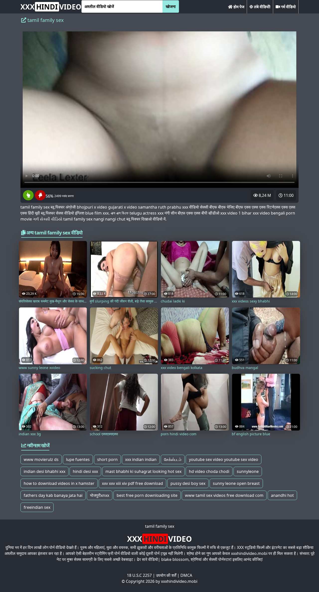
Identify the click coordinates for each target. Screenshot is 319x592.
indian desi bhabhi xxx (44, 471)
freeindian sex (37, 507)
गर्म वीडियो (288, 6)
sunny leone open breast (236, 483)
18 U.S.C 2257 (139, 575)
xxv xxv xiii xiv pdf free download (132, 483)
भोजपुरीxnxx (99, 495)
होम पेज (238, 6)
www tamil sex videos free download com (224, 495)
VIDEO (50, 6)
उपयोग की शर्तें (166, 575)
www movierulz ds (41, 459)
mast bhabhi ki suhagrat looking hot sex (143, 471)
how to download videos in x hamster (59, 483)
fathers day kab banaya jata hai (53, 495)
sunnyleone (248, 471)
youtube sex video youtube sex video (223, 459)
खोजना (171, 6)
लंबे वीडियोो (261, 6)
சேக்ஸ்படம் (172, 459)
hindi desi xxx (85, 471)
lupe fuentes (78, 459)
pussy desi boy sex (187, 483)
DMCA (186, 575)
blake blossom (175, 559)
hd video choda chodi (209, 471)
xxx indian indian (141, 459)
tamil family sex (159, 526)
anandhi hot (282, 495)
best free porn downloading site (147, 495)
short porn (107, 459)
